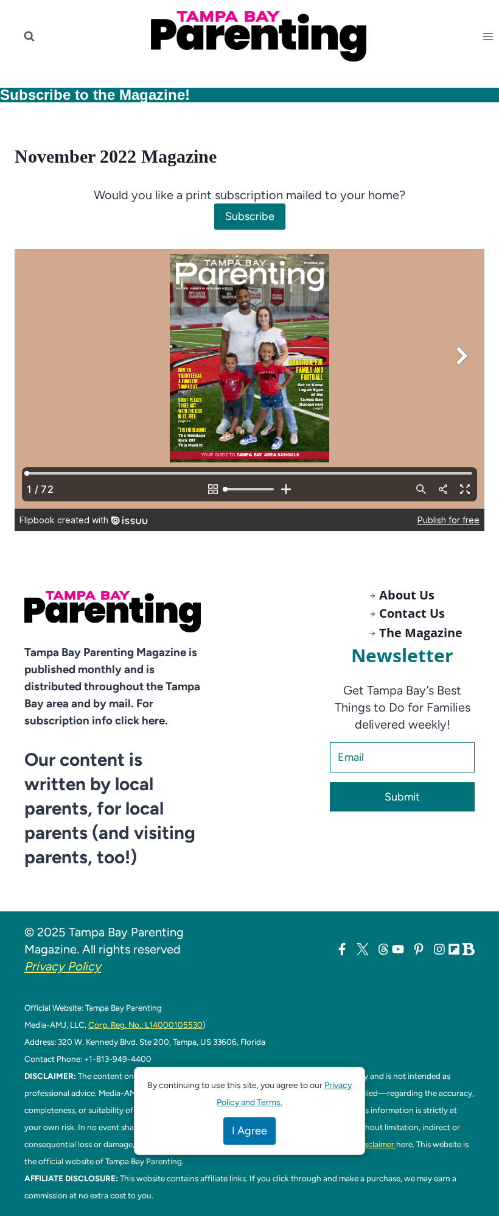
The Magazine (420, 632)
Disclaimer (376, 1144)
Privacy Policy (62, 966)
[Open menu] (490, 36)
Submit (402, 797)
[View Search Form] (29, 37)
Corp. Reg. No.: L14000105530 (145, 1025)
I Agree (249, 1130)
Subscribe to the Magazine (92, 95)
